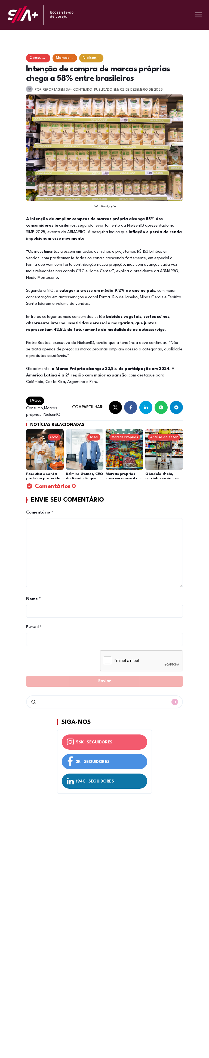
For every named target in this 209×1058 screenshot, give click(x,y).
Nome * (33, 599)
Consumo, (35, 408)
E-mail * (34, 627)
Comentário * (39, 513)
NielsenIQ (51, 415)
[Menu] (198, 15)
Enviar (104, 681)
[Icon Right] (174, 702)
